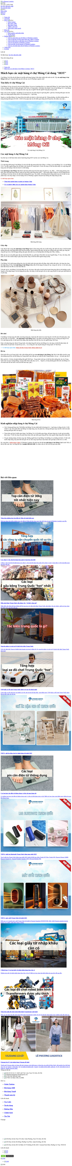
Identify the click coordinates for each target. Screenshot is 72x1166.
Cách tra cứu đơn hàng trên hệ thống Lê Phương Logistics (24, 46)
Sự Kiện (6, 49)
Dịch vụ (6, 20)
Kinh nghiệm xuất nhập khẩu (16, 33)
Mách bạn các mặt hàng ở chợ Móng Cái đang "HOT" (19, 68)
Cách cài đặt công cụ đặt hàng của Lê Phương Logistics (23, 41)
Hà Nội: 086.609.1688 (7, 6)
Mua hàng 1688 (12, 23)
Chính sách (7, 47)
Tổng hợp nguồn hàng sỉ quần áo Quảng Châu (18, 181)
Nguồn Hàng (11, 34)
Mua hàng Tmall (12, 25)
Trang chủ (7, 17)
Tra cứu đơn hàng (6, 8)
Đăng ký (3, 12)
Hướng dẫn (7, 36)
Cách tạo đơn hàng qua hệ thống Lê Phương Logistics (23, 38)
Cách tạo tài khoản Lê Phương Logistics (19, 42)
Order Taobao (11, 22)
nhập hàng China (15, 442)
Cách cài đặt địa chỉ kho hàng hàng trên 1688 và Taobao (23, 39)
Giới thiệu (7, 19)
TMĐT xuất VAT (12, 26)
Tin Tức (6, 31)
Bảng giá (6, 30)
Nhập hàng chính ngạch (14, 28)
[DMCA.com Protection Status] (7, 1157)
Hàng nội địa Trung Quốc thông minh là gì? (29, 347)
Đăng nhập (4, 11)
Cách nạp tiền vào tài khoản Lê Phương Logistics (21, 44)
